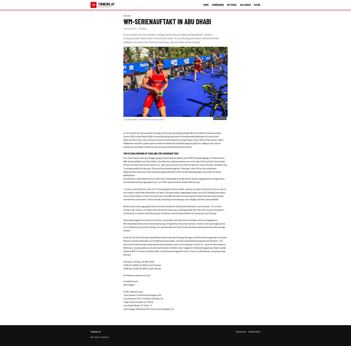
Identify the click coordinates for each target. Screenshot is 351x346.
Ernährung (218, 4)
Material (232, 4)
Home (206, 4)
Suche (257, 4)
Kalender (245, 4)
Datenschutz (254, 331)
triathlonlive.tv (130, 281)
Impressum (241, 331)
